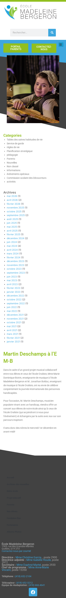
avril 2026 (12, 200)
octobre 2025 (14, 211)
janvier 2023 (13, 292)
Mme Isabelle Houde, (39, 560)
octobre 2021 (14, 322)
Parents (11, 158)
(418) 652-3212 (24, 582)
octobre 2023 (14, 268)
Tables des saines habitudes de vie (24, 139)
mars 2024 (13, 253)
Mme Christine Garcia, (29, 557)
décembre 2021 (15, 314)
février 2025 (13, 234)
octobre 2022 (14, 299)
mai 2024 (12, 246)
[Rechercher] (52, 32)
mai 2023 (12, 280)
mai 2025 (12, 226)
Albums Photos (14, 532)
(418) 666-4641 (37, 585)
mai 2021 (12, 326)
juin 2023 (12, 276)
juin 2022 (12, 307)
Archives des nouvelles (18, 484)
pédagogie (12, 154)
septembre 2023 (16, 272)
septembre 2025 (16, 215)
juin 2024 (12, 242)
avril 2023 (12, 284)
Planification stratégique (19, 151)
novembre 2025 (15, 207)
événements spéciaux (18, 174)
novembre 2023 (15, 265)
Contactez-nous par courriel (16, 551)
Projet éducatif (14, 498)
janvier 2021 (13, 341)
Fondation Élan (14, 518)
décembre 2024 (15, 238)
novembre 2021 (15, 318)
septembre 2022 (16, 303)
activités (11, 181)
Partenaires (12, 525)
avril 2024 (12, 249)
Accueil (10, 477)
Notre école (12, 491)
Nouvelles (12, 162)
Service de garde (15, 143)
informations (13, 170)
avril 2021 (12, 330)
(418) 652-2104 (23, 576)
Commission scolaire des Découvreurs (26, 178)
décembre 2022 (15, 295)
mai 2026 (12, 196)
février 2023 (13, 288)
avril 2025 (12, 230)
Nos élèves (12, 511)
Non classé (12, 166)
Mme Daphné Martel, (29, 564)
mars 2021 (12, 334)
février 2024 (13, 257)
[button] (10, 89)
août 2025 (12, 219)
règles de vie (13, 147)
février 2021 (13, 337)
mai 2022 (12, 311)
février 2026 (13, 203)
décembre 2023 (15, 261)
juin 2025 (12, 222)
